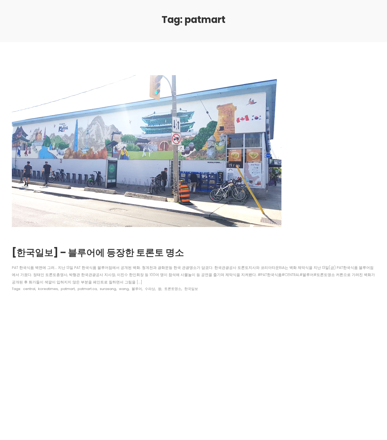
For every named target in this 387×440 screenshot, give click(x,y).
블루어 (137, 288)
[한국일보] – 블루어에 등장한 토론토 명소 (98, 252)
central (29, 288)
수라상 (150, 288)
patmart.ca (87, 288)
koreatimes (48, 288)
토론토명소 (172, 288)
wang (124, 288)
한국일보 (191, 288)
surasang (108, 288)
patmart (68, 288)
